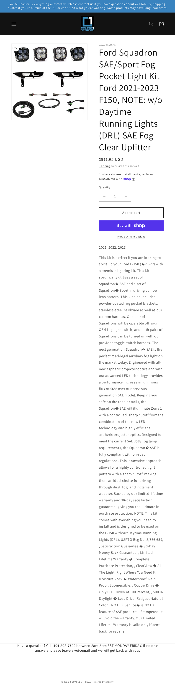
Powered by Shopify (103, 681)
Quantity (104, 187)
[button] (14, 24)
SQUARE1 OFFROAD (80, 681)
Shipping (105, 166)
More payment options (131, 236)
